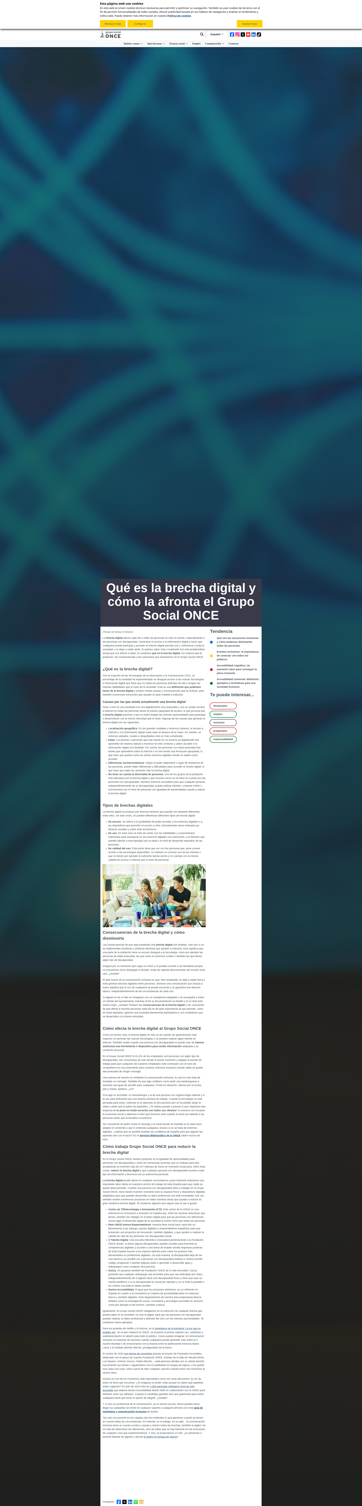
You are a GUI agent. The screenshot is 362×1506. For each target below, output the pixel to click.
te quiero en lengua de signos (160, 1436)
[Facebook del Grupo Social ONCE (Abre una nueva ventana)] (232, 34)
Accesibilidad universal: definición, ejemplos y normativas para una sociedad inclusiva (238, 683)
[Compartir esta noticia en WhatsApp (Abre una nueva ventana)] (136, 1501)
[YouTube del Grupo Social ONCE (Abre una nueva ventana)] (248, 34)
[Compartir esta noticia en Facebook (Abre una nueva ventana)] (119, 1501)
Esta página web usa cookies (121, 3)
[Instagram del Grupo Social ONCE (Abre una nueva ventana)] (237, 34)
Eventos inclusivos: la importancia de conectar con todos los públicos (238, 655)
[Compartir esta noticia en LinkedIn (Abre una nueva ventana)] (130, 1501)
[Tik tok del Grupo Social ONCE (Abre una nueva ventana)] (259, 34)
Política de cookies (179, 15)
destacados (220, 705)
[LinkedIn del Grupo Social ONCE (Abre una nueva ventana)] (253, 34)
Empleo (196, 43)
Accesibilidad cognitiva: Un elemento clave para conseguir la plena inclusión (237, 669)
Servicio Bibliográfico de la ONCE (160, 1135)
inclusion (219, 722)
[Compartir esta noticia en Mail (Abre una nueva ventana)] (141, 1501)
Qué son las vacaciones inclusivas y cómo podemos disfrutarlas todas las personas (238, 642)
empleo (217, 714)
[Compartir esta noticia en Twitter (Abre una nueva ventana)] (124, 1501)
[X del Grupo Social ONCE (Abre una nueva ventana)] (243, 34)
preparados (220, 730)
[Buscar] (202, 34)
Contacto (233, 43)
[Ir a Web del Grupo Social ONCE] (110, 34)
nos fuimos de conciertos (138, 1353)
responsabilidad (223, 739)
